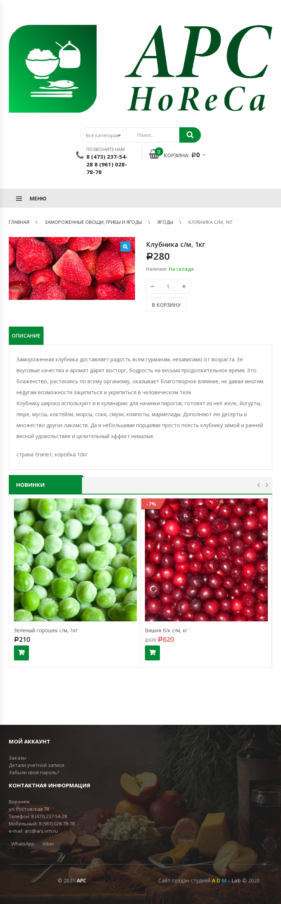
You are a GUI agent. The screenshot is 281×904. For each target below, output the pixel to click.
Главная (19, 222)
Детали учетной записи (36, 765)
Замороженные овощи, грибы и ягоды (93, 222)
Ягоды (165, 222)
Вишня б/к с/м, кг (166, 630)
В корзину (166, 304)
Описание (26, 335)
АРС (81, 880)
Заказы (17, 757)
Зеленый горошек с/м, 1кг (46, 630)
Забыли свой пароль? (34, 772)
